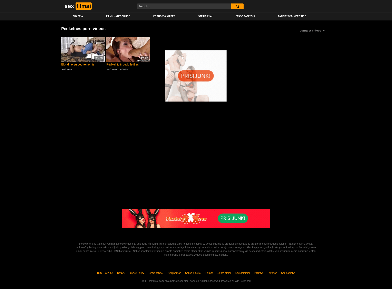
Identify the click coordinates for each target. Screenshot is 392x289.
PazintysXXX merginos (292, 16)
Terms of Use (155, 273)
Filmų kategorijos (118, 16)
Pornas (209, 273)
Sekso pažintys (245, 16)
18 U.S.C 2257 (105, 273)
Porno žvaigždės (164, 16)
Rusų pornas (174, 273)
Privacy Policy (136, 273)
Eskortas (272, 273)
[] (237, 6)
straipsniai (205, 16)
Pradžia (78, 16)
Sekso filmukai (193, 273)
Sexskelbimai (242, 273)
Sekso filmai (224, 273)
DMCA (121, 273)
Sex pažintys (288, 273)
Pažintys (258, 273)
